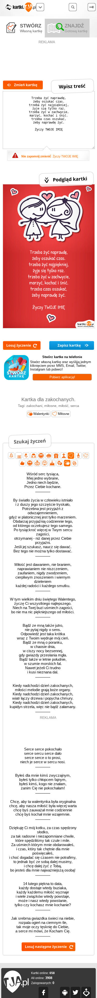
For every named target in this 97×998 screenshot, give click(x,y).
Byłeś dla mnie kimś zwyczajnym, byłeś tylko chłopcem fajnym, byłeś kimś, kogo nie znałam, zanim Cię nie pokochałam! (43, 783)
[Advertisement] (47, 56)
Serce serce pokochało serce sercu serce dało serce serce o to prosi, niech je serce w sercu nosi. (42, 757)
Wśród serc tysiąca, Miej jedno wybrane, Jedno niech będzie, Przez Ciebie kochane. (42, 482)
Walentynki (41, 414)
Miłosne (63, 414)
